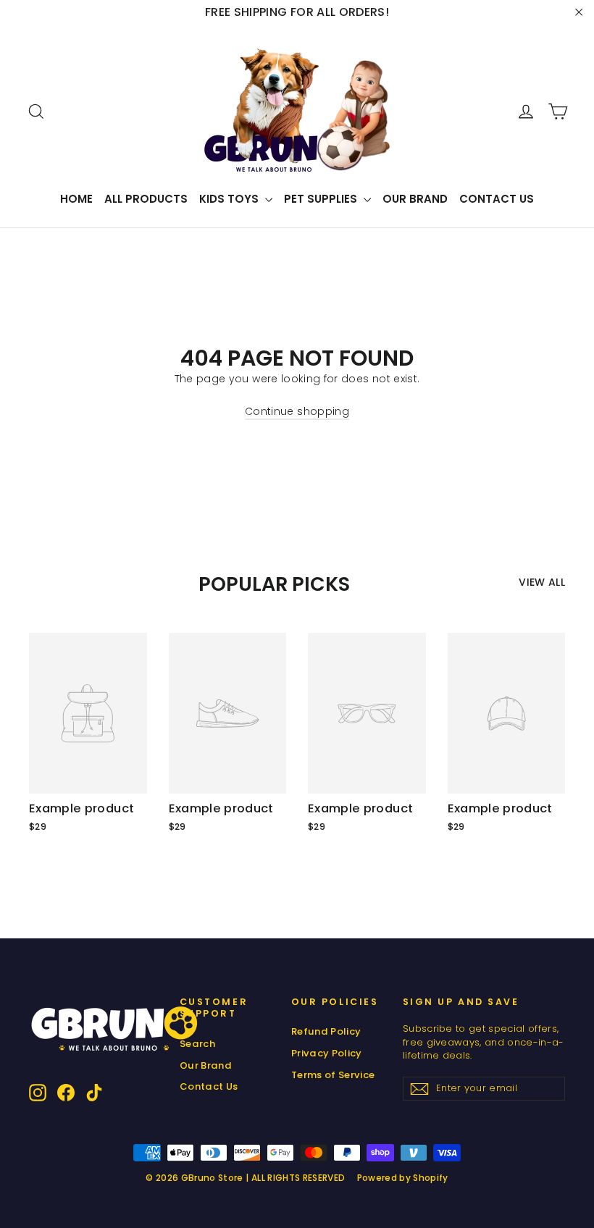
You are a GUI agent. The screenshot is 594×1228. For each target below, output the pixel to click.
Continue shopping (297, 411)
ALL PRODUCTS (146, 198)
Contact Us (496, 198)
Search (197, 1044)
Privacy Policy (326, 1053)
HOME (76, 198)
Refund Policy (326, 1031)
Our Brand (415, 198)
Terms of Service (333, 1075)
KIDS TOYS (230, 198)
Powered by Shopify (402, 1178)
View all (542, 582)
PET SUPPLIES (322, 198)
